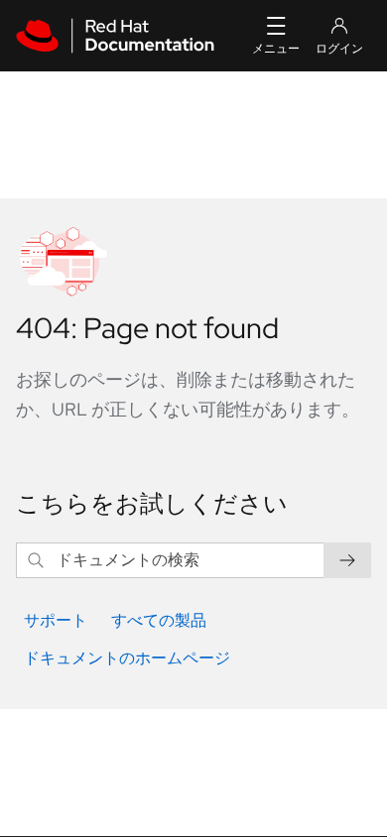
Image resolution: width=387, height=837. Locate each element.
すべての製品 (158, 620)
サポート (55, 620)
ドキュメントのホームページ (127, 658)
